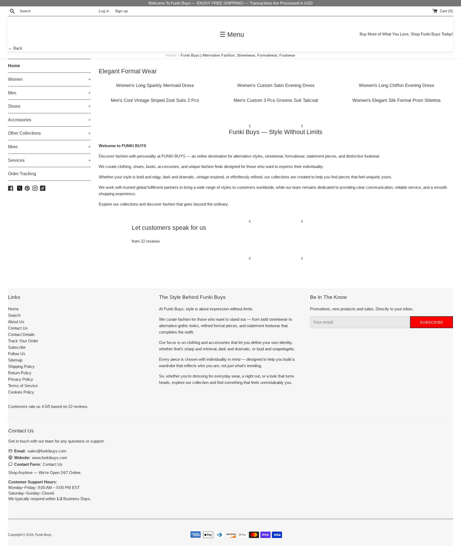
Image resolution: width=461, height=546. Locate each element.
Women (49, 79)
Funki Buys (43, 535)
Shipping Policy (21, 366)
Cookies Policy (21, 392)
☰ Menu (232, 34)
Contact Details (21, 334)
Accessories (49, 120)
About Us (16, 321)
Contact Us (18, 328)
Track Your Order (23, 341)
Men (49, 93)
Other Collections (49, 133)
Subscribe (17, 347)
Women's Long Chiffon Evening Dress (396, 85)
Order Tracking (22, 173)
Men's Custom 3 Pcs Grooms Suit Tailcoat (276, 100)
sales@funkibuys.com (46, 451)
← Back (15, 48)
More (49, 146)
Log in (104, 11)
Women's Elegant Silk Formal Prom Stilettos (396, 100)
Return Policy (19, 373)
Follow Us (16, 353)
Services (49, 160)
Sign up (121, 11)
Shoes (49, 106)
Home (171, 55)
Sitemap (15, 360)
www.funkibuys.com (49, 457)
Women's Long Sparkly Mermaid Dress (155, 85)
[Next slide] (302, 125)
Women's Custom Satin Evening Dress (276, 85)
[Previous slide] (250, 125)
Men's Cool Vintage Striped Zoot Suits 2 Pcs (155, 100)
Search (14, 315)
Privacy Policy (20, 379)
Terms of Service (23, 385)
